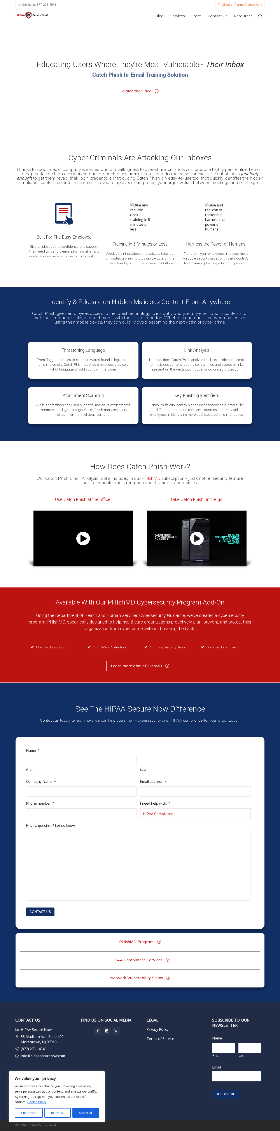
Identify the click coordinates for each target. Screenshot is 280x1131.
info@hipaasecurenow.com (43, 1055)
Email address (153, 781)
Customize (28, 1113)
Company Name (41, 781)
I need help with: (155, 803)
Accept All (86, 1113)
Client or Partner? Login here (242, 4)
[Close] (100, 1074)
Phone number (40, 803)
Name (33, 750)
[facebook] (98, 1031)
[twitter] (116, 1031)
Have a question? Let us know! (50, 825)
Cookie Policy (36, 1102)
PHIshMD (151, 478)
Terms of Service (160, 1038)
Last (143, 769)
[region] (57, 1096)
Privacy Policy (157, 1029)
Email (218, 1067)
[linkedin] (107, 1031)
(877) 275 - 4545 (34, 1048)
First (29, 769)
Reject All (57, 1113)
